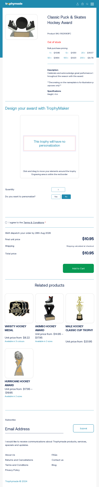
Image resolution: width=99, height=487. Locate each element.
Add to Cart (78, 268)
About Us (10, 454)
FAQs (54, 454)
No (66, 196)
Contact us (57, 459)
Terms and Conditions (16, 464)
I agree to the (27, 222)
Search (87, 3)
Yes (55, 196)
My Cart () (82, 4)
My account (78, 3)
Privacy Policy (12, 469)
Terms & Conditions (33, 222)
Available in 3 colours (14, 341)
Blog (54, 464)
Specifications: (54, 91)
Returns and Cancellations (19, 459)
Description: (53, 70)
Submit (83, 428)
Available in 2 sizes (43, 341)
